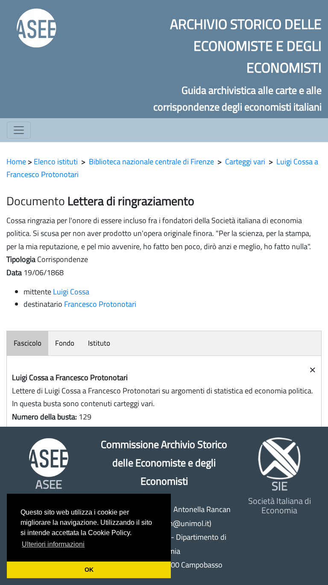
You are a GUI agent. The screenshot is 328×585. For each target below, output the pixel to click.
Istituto (99, 343)
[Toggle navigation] (19, 130)
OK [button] (89, 569)
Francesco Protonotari (100, 304)
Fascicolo (27, 343)
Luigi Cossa (71, 291)
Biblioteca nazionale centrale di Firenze (151, 161)
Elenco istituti (56, 161)
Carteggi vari (245, 161)
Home (16, 161)
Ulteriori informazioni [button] (53, 544)
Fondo (64, 343)
